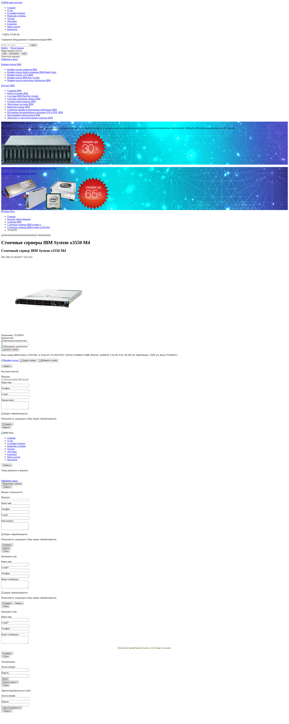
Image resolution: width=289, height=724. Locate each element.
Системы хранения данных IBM (23, 98)
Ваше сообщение (10, 579)
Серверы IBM (14, 90)
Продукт (5, 376)
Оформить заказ (9, 59)
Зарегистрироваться (11, 708)
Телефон (5, 388)
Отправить (7, 424)
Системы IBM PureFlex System (22, 96)
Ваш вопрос (7, 521)
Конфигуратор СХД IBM (20, 75)
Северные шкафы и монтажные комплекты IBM (32, 109)
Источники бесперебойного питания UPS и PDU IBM (35, 112)
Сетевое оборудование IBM (21, 101)
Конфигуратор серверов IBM (22, 69)
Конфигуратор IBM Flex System (23, 77)
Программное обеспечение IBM (23, 115)
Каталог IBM (8, 85)
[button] (5, 211)
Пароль (5, 672)
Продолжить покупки (11, 484)
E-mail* (5, 567)
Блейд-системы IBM (17, 93)
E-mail (4, 394)
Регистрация (17, 48)
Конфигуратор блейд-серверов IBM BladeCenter (31, 72)
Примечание (7, 400)
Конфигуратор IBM (11, 64)
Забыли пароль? (9, 682)
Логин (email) (8, 667)
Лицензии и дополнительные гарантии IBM (30, 117)
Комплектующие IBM (18, 107)
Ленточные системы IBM (20, 104)
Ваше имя (6, 382)
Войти (4, 48)
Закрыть (6, 427)
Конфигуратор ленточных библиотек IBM (29, 80)
